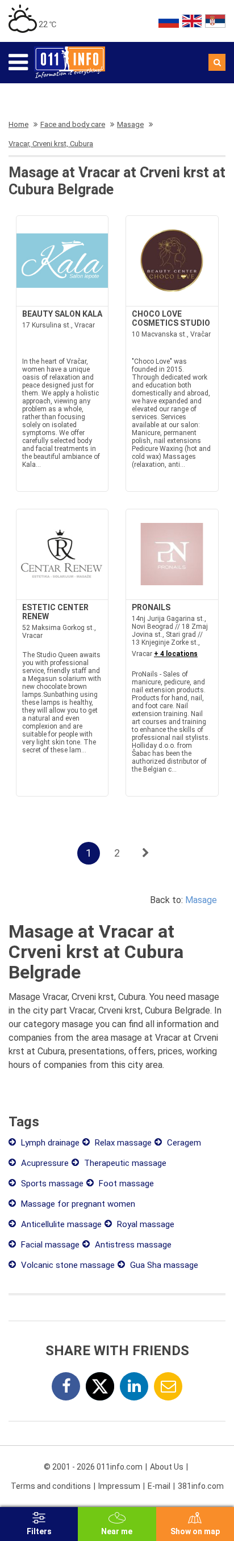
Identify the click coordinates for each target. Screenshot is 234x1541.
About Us (166, 1466)
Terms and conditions (51, 1486)
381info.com (201, 1486)
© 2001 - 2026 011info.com (93, 1466)
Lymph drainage (49, 1143)
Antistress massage (132, 1245)
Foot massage (125, 1183)
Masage (201, 900)
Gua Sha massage (163, 1265)
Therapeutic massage (124, 1163)
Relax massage (122, 1143)
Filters (39, 1531)
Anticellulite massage (60, 1224)
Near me (116, 1531)
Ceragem (183, 1143)
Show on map (195, 1531)
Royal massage (144, 1224)
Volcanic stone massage (67, 1265)
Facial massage (49, 1245)
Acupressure (44, 1163)
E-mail (159, 1486)
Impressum (119, 1486)
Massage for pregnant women (77, 1204)
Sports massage (51, 1183)
